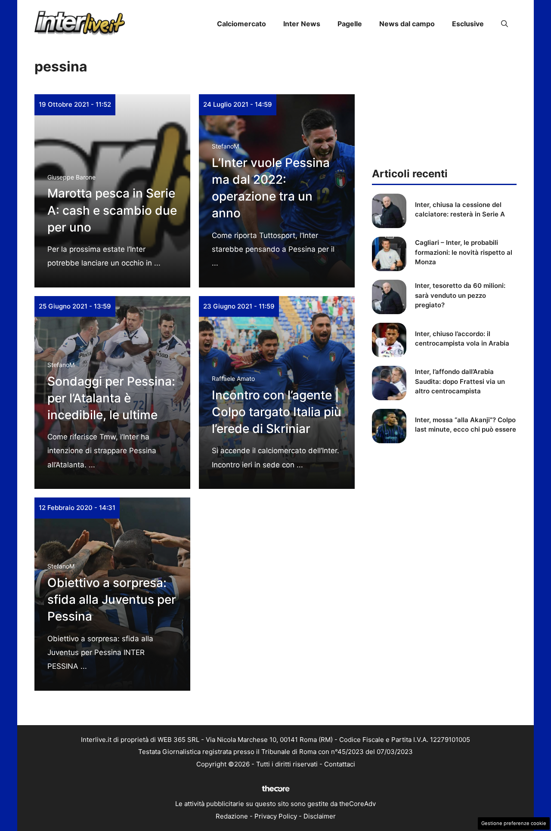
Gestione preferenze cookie (513, 823)
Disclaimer (319, 816)
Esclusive (468, 23)
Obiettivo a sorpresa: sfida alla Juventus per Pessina (111, 599)
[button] (504, 24)
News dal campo (407, 23)
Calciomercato (241, 23)
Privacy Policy (275, 816)
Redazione (232, 816)
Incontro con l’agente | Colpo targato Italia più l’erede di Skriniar (276, 412)
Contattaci (339, 764)
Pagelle (349, 23)
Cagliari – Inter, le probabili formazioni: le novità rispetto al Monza (463, 252)
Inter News (301, 23)
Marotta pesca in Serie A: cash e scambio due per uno (112, 210)
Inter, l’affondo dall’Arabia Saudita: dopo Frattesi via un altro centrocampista (460, 381)
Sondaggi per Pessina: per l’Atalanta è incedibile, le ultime (111, 398)
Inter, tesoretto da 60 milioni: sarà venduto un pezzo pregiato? (460, 295)
